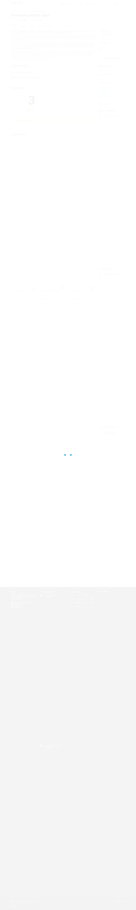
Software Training (19, 291)
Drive (48, 26)
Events (41, 26)
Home (15, 26)
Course (18, 11)
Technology (26, 11)
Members (23, 26)
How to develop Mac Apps (51, 291)
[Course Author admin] (34, 288)
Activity (32, 26)
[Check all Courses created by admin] (124, 109)
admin (105, 50)
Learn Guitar (75, 291)
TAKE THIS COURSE (111, 16)
